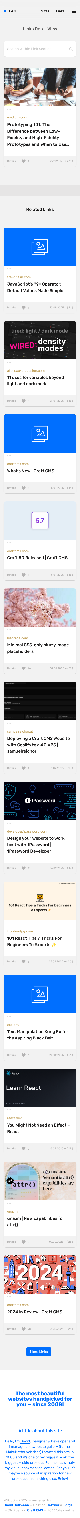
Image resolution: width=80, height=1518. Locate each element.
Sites (45, 11)
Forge (68, 1505)
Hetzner (52, 1505)
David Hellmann (16, 1505)
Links (60, 11)
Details (40, 161)
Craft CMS (35, 1510)
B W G (12, 11)
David (25, 1441)
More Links (39, 1352)
